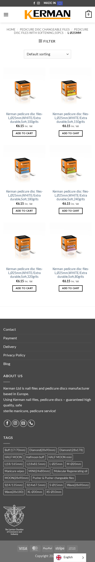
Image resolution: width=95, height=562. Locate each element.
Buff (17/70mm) (15, 450)
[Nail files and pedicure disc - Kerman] (47, 14)
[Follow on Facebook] (34, 3)
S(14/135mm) (14, 485)
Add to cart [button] (24, 133)
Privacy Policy (14, 355)
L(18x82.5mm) (36, 464)
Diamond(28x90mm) (42, 450)
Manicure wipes (14, 471)
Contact (9, 329)
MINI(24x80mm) (39, 471)
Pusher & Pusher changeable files (53, 478)
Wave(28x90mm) (78, 485)
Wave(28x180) (14, 492)
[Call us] (31, 423)
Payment (10, 338)
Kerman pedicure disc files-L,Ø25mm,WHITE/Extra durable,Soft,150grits (71, 118)
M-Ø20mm (74, 464)
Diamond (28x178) (71, 450)
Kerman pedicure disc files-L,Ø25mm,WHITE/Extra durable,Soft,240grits (71, 195)
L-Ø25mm (56, 464)
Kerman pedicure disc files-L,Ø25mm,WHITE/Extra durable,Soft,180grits (24, 195)
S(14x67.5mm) (36, 485)
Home (11, 29)
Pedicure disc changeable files (45, 29)
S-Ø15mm (56, 485)
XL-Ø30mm (34, 492)
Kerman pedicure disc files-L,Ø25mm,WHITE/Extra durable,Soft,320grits (24, 273)
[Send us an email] (23, 423)
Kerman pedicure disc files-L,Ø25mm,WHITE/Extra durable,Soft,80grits (71, 273)
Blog (6, 364)
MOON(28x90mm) (16, 478)
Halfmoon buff (35, 457)
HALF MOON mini (60, 457)
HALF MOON (13, 457)
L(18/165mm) (14, 464)
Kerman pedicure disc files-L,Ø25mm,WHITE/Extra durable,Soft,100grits (24, 118)
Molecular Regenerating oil (70, 471)
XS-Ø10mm (53, 492)
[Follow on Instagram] (38, 3)
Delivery (9, 347)
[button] (6, 14)
